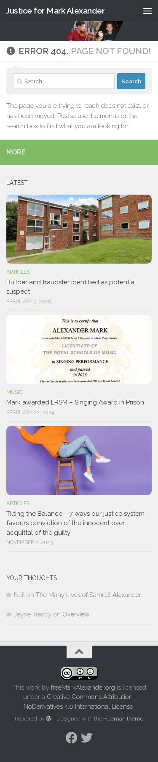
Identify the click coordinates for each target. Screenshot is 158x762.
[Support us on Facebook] (72, 738)
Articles (17, 272)
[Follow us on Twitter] (87, 738)
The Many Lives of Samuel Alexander (88, 595)
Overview (75, 614)
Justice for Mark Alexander (54, 10)
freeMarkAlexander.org (83, 687)
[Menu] (147, 10)
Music (14, 392)
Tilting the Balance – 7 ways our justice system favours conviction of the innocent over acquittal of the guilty (75, 523)
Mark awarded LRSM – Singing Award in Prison (75, 402)
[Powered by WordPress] (48, 718)
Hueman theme (123, 718)
